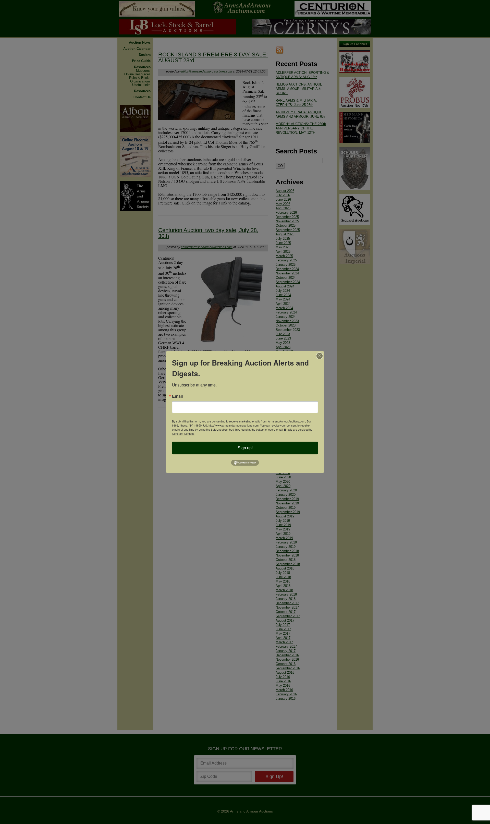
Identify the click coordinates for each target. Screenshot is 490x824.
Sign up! (245, 448)
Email (177, 396)
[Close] (319, 356)
